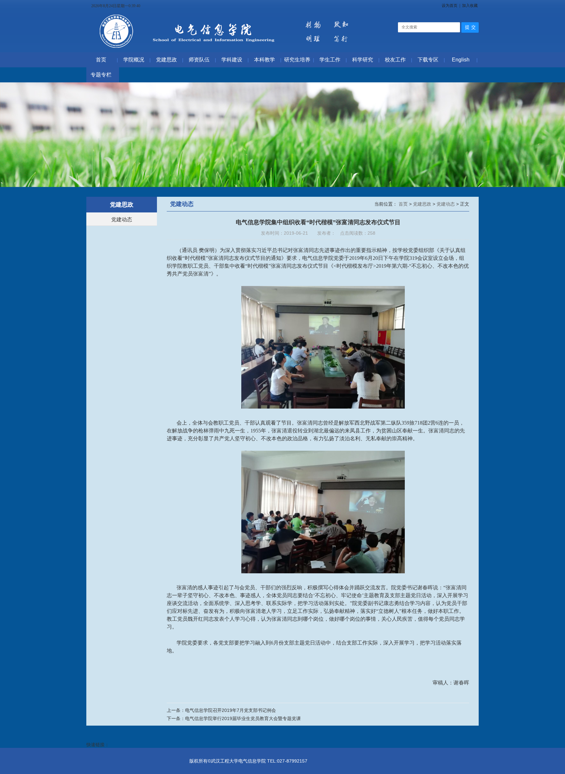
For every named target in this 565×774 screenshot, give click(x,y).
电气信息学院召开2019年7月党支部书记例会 (230, 710)
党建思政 (423, 204)
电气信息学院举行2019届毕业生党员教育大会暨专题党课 (243, 718)
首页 (404, 204)
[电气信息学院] (226, 49)
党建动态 (121, 219)
